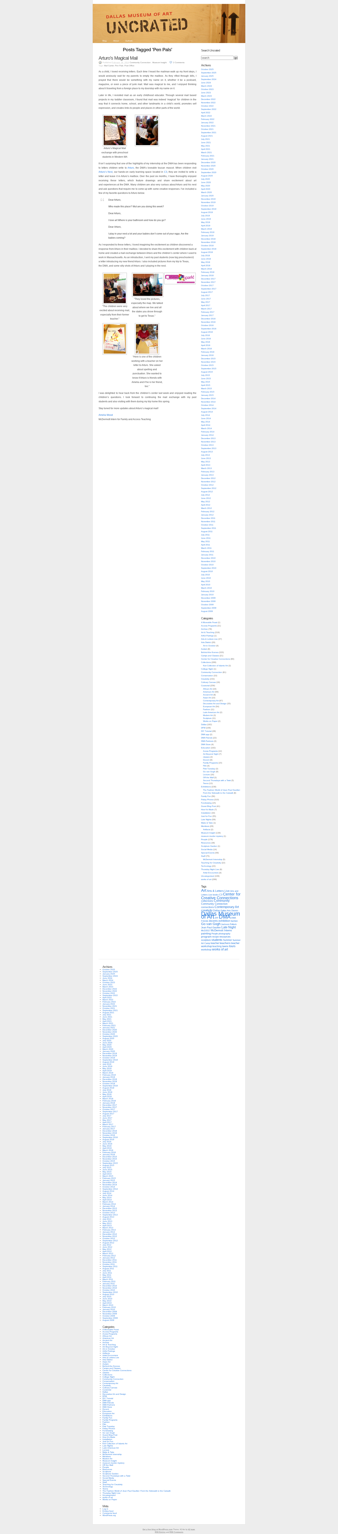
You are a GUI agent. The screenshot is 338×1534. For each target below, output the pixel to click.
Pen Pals (119, 66)
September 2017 (208, 289)
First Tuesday (209, 769)
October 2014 (207, 405)
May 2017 (205, 302)
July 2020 (205, 179)
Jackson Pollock (229, 924)
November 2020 (208, 166)
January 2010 (207, 595)
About (116, 41)
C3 (165, 172)
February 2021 (207, 156)
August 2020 (207, 176)
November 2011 (208, 521)
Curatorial (205, 685)
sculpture (206, 940)
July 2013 (205, 455)
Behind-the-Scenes (209, 652)
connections (207, 907)
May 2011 (205, 541)
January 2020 (207, 196)
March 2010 (206, 588)
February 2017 (207, 312)
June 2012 (206, 498)
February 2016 (207, 352)
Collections (206, 662)
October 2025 (207, 69)
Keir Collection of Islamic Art (215, 666)
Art (203, 890)
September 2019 (208, 209)
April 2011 (205, 545)
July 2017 (205, 295)
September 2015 (208, 368)
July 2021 (205, 139)
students (216, 939)
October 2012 (207, 485)
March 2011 (206, 548)
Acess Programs (210, 751)
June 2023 (206, 93)
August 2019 (207, 212)
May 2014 (205, 422)
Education (205, 748)
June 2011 (206, 538)
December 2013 (208, 438)
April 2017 (205, 305)
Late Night (228, 927)
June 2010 (206, 578)
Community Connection (140, 62)
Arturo (131, 167)
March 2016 (206, 349)
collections (207, 900)
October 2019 (207, 206)
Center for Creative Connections (215, 659)
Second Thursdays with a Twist (217, 780)
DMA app (205, 734)
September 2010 (208, 568)
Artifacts (206, 829)
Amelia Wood (106, 415)
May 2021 (205, 146)
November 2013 (208, 442)
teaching (217, 946)
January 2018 (207, 275)
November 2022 (208, 102)
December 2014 (208, 398)
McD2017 (205, 930)
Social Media (207, 849)
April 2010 (205, 585)
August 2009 (207, 611)
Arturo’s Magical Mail (118, 58)
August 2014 (207, 412)
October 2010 (207, 565)
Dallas (204, 724)
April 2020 (205, 189)
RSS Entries (160, 1532)
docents (213, 920)
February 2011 (207, 551)
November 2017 (208, 282)
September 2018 (208, 249)
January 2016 (207, 355)
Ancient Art (208, 695)
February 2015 (207, 392)
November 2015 (208, 362)
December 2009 (208, 598)
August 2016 (207, 332)
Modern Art (208, 715)
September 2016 (208, 329)
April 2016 (205, 345)
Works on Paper (210, 721)
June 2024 (206, 83)
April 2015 (205, 385)
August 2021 (207, 136)
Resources (206, 843)
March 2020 (206, 192)
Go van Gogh (209, 772)
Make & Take (207, 823)
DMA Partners (207, 741)
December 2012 (208, 478)
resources (225, 936)
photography (224, 933)
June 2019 (206, 219)
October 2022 (207, 106)
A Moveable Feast (209, 622)
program (206, 936)
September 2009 (208, 608)
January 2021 (207, 159)
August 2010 (207, 571)
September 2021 (208, 132)
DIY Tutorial (206, 731)
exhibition (224, 920)
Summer (227, 940)
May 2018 (205, 262)
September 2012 (208, 488)
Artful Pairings (207, 636)
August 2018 (207, 252)
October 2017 (207, 285)
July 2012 (205, 495)
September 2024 (208, 79)
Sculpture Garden (209, 846)
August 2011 (207, 531)
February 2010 (207, 591)
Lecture (206, 774)
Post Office (129, 66)
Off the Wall (208, 777)
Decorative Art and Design (215, 703)
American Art (208, 692)
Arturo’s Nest (105, 172)
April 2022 (205, 112)
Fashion (206, 709)
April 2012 (205, 505)
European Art (209, 706)
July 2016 (205, 335)
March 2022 (206, 116)
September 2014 (208, 408)
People (204, 839)
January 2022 (207, 122)
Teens (206, 783)
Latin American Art (211, 712)
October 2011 (207, 525)
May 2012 (205, 501)
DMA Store (206, 744)
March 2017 (206, 309)
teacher (215, 943)
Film (205, 766)
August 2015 (207, 372)
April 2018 (205, 265)
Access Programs (209, 626)
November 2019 (208, 202)
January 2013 (207, 475)
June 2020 (206, 182)
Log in (105, 1509)
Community (222, 900)
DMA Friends (206, 738)
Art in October (209, 646)
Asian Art (207, 698)
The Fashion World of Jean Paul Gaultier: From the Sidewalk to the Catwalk (136, 1491)
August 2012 (207, 491)
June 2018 (206, 259)
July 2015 (205, 375)
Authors (128, 41)
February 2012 (207, 511)
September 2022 (208, 109)
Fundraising (206, 803)
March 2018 (206, 269)
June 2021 (206, 142)
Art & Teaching (207, 632)
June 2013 (206, 458)
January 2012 (207, 515)
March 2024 (206, 86)
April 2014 (205, 425)
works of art (206, 879)
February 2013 (207, 472)
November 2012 (208, 481)
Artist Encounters (210, 873)
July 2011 (205, 535)
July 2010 (205, 575)
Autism (204, 649)
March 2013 (206, 468)
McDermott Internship (212, 859)
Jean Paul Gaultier (211, 927)
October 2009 (207, 605)
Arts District (206, 642)
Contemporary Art (211, 701)
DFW (203, 728)
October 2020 (207, 169)
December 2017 (208, 279)
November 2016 (208, 322)
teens (225, 946)
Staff (203, 856)
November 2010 (208, 561)
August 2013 (207, 452)
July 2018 (205, 255)
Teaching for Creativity (211, 863)
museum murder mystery (212, 836)
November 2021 (208, 126)
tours (232, 946)
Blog (104, 41)
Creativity (205, 679)
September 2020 (208, 172)
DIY (216, 918)
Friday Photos (207, 799)
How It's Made (207, 809)
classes (206, 757)
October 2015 (207, 365)
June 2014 (206, 418)
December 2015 (208, 358)
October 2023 (207, 89)
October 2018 (207, 245)
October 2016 (207, 325)
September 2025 (208, 73)
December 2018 (208, 239)
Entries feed (107, 1511)
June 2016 (206, 339)
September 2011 (208, 528)
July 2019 (205, 216)
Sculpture (207, 718)
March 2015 (206, 388)
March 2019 (206, 229)
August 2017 (207, 292)
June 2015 (206, 378)
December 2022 (208, 99)
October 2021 (207, 129)
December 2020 (208, 162)
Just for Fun (206, 816)
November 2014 (208, 402)
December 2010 (208, 558)
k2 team (191, 1529)
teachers (225, 943)
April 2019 (205, 226)
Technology (206, 866)
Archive (204, 629)
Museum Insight (159, 62)
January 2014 (207, 435)
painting (206, 933)
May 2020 (205, 186)
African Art (207, 689)
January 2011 (207, 555)
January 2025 (207, 76)
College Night (207, 669)
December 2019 (208, 199)
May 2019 (205, 222)
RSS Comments (176, 1532)
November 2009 (208, 601)
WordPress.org (109, 1515)
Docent (206, 760)
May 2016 (205, 342)
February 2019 (207, 232)
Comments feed (109, 1513)
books (216, 895)
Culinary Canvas (208, 682)
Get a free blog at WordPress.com (158, 1529)
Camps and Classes (210, 656)
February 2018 (207, 272)
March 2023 (206, 96)
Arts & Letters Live (209, 639)
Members (205, 826)
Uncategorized (207, 876)
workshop (206, 949)
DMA (225, 917)
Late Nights (206, 819)
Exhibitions (206, 787)
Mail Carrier (109, 66)
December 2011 (208, 518)
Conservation (207, 675)
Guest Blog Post (208, 806)
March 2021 (206, 152)
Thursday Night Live (210, 869)
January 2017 (207, 315)
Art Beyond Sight (210, 754)
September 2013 (208, 448)
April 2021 (205, 149)
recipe (215, 937)
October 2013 (207, 445)
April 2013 (205, 465)
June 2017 (206, 299)
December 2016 (208, 319)
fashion (234, 921)
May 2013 (205, 462)
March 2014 (206, 428)
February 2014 (207, 432)
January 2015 (207, 395)
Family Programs (210, 763)
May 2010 (205, 581)
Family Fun (206, 796)
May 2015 (205, 382)
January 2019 (207, 235)
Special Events (208, 853)
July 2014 (205, 415)
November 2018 (208, 242)
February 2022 (207, 119)
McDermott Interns (221, 930)
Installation (206, 813)
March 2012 (206, 508)
